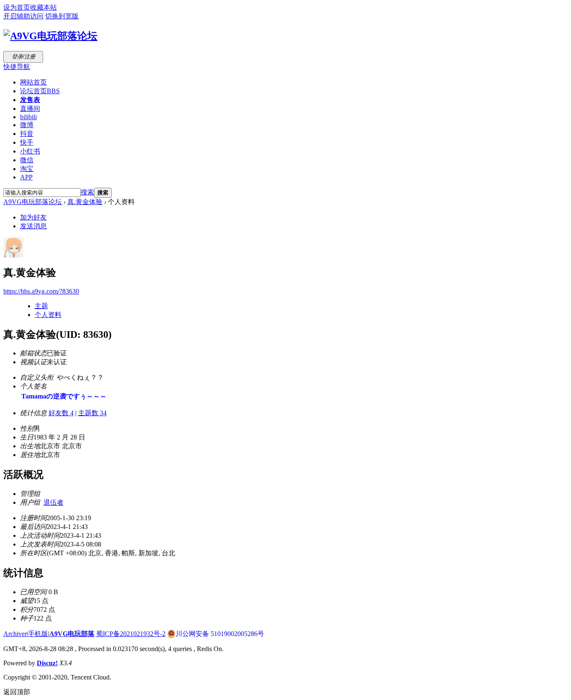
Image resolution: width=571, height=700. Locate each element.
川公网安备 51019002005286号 (220, 633)
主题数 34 (92, 412)
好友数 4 (61, 412)
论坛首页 (40, 91)
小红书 (30, 151)
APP (26, 177)
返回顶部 (16, 691)
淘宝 (26, 168)
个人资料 (48, 314)
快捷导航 (16, 66)
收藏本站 (43, 7)
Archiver (15, 633)
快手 (26, 142)
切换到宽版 (62, 16)
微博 (26, 124)
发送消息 (33, 226)
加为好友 (33, 217)
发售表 (30, 99)
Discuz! (47, 663)
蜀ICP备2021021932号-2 (131, 633)
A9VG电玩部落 (71, 633)
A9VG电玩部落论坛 (32, 201)
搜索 (87, 192)
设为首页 (16, 7)
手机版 (38, 633)
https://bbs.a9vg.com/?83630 (41, 291)
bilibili (28, 116)
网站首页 (33, 82)
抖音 (26, 133)
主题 (41, 305)
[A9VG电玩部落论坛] (50, 36)
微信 (26, 160)
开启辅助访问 (23, 16)
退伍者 (53, 502)
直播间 (30, 108)
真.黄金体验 (84, 201)
